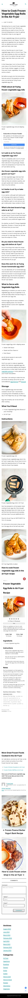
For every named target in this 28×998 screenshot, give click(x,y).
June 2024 (6, 932)
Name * (6, 896)
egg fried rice (14, 381)
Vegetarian (6, 989)
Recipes (5, 982)
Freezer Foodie (10, 783)
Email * (6, 903)
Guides (5, 973)
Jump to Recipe (7, 22)
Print (14, 623)
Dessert (5, 967)
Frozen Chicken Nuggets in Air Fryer (14, 767)
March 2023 (6, 944)
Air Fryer (3, 788)
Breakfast (6, 964)
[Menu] (2, 4)
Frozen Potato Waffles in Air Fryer (13, 770)
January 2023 (7, 950)
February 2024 (7, 938)
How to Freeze (7, 979)
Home (3, 790)
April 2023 (6, 941)
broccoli (23, 381)
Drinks (5, 970)
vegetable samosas (7, 371)
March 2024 (6, 935)
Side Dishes (6, 985)
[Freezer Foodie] (13, 4)
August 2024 (7, 929)
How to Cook (8, 788)
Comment (4, 885)
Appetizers (6, 961)
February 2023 (7, 947)
